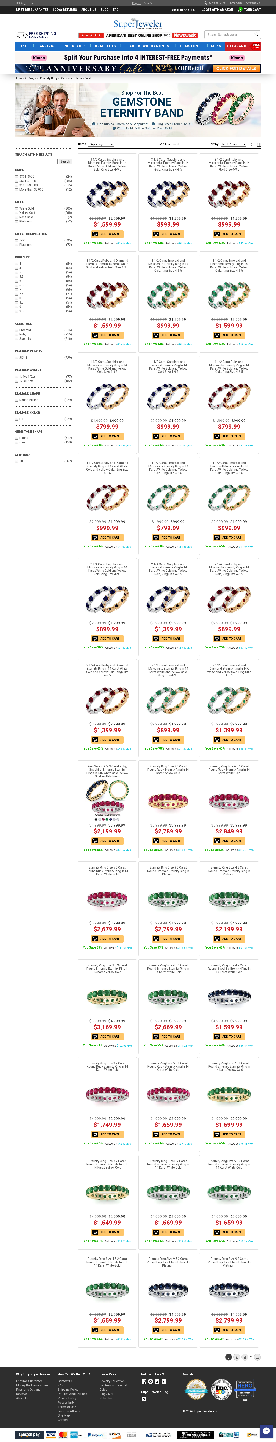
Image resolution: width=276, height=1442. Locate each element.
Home (20, 78)
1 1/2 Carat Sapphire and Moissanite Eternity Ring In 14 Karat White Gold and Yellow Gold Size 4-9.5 (107, 366)
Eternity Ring (48, 78)
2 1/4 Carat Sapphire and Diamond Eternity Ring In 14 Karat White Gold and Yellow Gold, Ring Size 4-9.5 (168, 569)
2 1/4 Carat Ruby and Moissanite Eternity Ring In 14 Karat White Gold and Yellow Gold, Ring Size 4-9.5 (229, 569)
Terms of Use (67, 1407)
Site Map (64, 1415)
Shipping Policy (68, 1389)
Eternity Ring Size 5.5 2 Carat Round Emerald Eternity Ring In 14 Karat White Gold (229, 1164)
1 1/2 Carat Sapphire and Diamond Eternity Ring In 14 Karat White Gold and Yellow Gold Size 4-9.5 (168, 366)
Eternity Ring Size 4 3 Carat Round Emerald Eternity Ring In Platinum (229, 871)
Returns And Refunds (72, 1394)
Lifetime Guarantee (29, 1381)
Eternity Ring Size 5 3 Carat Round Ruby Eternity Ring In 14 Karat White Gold (107, 871)
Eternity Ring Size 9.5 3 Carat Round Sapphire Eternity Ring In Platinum (168, 1262)
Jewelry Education (112, 1381)
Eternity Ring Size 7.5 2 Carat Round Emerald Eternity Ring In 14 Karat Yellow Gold (229, 1067)
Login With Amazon (217, 9)
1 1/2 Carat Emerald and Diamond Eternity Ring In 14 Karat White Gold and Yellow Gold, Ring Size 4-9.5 (229, 467)
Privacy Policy (67, 1398)
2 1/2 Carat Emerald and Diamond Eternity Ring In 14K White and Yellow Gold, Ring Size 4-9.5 (229, 670)
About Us (22, 1398)
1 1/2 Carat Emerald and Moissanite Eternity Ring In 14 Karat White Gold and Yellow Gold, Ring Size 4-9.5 (168, 467)
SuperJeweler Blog (154, 1392)
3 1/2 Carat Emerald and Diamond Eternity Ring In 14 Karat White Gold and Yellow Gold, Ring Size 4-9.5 (229, 265)
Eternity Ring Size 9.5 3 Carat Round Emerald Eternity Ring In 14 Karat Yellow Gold (107, 969)
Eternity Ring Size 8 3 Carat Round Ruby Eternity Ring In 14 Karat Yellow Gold (168, 770)
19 (257, 1357)
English (136, 3)
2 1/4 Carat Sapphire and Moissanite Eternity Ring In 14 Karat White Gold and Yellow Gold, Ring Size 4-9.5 (107, 569)
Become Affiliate (69, 1411)
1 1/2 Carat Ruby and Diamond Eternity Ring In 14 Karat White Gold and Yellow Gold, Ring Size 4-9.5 (107, 467)
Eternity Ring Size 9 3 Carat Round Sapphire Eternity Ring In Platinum (229, 1262)
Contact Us (65, 1381)
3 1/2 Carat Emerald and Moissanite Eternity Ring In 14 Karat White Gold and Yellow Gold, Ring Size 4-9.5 (168, 265)
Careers (63, 1420)
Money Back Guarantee (32, 1385)
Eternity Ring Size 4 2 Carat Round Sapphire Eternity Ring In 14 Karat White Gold (229, 969)
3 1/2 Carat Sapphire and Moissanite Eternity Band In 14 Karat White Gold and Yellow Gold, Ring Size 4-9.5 (168, 164)
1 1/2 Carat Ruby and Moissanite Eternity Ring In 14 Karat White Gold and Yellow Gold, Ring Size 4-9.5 (229, 366)
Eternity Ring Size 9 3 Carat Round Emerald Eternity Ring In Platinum (168, 871)
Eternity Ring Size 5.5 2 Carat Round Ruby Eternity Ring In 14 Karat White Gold (168, 1067)
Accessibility (66, 1402)
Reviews (22, 1394)
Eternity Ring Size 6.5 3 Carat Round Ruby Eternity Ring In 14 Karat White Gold (229, 770)
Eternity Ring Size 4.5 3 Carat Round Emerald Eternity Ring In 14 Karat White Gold (168, 969)
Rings (32, 78)
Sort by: (214, 144)
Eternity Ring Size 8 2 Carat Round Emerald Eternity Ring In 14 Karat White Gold (168, 1164)
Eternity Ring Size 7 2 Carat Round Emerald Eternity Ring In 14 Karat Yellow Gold (107, 1164)
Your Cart (251, 9)
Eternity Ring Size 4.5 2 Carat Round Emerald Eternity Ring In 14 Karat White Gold (107, 1262)
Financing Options (28, 1389)
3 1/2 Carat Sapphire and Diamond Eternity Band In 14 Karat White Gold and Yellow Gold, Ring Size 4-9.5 (107, 164)
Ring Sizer (106, 1394)
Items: (82, 144)
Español (148, 3)
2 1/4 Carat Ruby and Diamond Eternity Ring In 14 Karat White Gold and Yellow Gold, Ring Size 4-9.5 (107, 670)
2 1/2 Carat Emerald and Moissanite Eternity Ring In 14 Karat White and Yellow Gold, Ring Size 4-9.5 (168, 670)
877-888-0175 (217, 2)
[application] (266, 1431)
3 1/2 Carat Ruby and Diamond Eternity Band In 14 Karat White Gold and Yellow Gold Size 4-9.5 (107, 264)
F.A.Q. (61, 1385)
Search (65, 161)
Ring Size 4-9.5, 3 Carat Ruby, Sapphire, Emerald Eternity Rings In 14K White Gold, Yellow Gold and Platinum (107, 771)
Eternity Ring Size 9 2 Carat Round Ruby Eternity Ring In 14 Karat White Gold (107, 1067)
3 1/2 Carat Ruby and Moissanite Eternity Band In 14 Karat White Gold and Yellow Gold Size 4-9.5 (229, 164)
